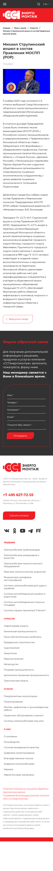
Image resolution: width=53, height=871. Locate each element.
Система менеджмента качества (21, 747)
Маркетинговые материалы (19, 774)
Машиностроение (13, 659)
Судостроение (12, 648)
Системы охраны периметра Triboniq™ (25, 610)
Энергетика (10, 653)
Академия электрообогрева (19, 764)
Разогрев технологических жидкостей (25, 572)
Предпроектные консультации (20, 696)
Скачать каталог (19, 515)
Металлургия (11, 664)
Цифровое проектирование (19, 753)
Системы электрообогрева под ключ (24, 721)
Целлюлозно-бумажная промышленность (26, 675)
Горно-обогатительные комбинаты (22, 637)
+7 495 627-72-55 (18, 495)
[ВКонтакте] (6, 531)
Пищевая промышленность (19, 669)
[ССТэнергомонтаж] (20, 18)
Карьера (8, 769)
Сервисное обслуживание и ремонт (24, 715)
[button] (4, 4)
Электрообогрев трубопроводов (22, 549)
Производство (12, 742)
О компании (10, 736)
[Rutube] (38, 530)
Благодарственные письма (18, 758)
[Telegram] (30, 531)
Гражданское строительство (19, 642)
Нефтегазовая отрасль (16, 626)
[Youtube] (22, 531)
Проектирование (13, 701)
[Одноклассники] (14, 531)
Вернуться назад (18, 319)
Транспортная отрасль (16, 680)
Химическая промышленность (20, 631)
